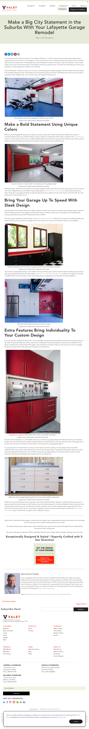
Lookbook (52, 6)
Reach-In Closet (58, 633)
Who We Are (57, 649)
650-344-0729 (12, 682)
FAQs (30, 654)
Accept (76, 721)
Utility (5, 635)
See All (56, 635)
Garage (5, 637)
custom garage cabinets (63, 594)
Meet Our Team (58, 651)
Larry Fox (50, 38)
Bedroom (6, 628)
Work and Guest (8, 631)
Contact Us (57, 654)
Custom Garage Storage (48, 594)
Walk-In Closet (58, 628)
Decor (30, 628)
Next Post (81, 604)
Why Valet (6, 651)
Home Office (58, 631)
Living (5, 633)
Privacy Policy (62, 717)
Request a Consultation (78, 9)
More (4, 640)
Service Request (58, 656)
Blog (29, 651)
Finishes (30, 631)
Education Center (33, 649)
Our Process (6, 654)
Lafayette (37, 594)
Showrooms (62, 9)
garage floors (30, 594)
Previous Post (9, 601)
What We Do (7, 649)
